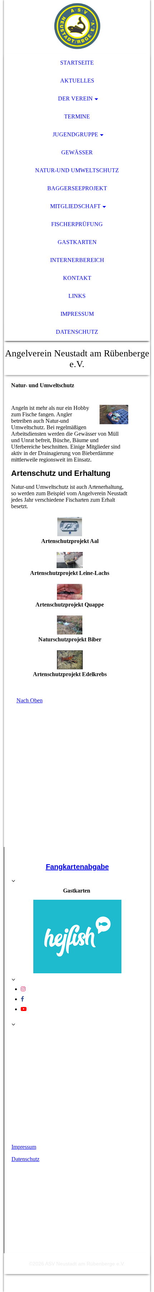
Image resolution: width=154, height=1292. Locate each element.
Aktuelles (77, 81)
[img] (77, 27)
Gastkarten (77, 242)
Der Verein (75, 98)
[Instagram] (23, 989)
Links (77, 296)
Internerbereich (77, 260)
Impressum (77, 314)
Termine (77, 116)
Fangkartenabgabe (77, 867)
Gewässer (77, 152)
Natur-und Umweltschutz (77, 170)
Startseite (77, 63)
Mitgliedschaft (75, 206)
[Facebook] (22, 999)
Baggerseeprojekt (77, 188)
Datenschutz (77, 332)
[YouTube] (24, 1009)
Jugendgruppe (75, 134)
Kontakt (77, 278)
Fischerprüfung (77, 224)
